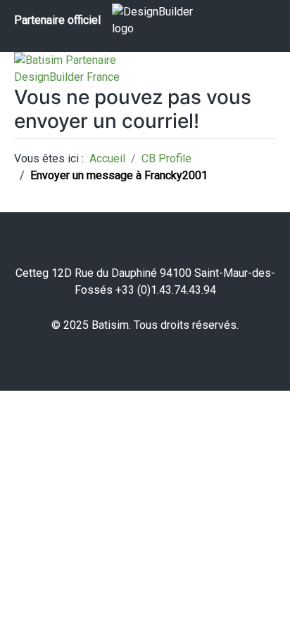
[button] (258, 611)
